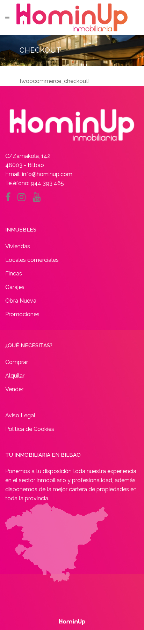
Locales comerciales (32, 260)
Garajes (14, 287)
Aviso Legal (20, 415)
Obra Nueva (20, 300)
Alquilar (14, 375)
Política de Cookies (29, 429)
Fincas (13, 273)
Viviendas (17, 246)
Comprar (16, 362)
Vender (14, 389)
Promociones (22, 314)
